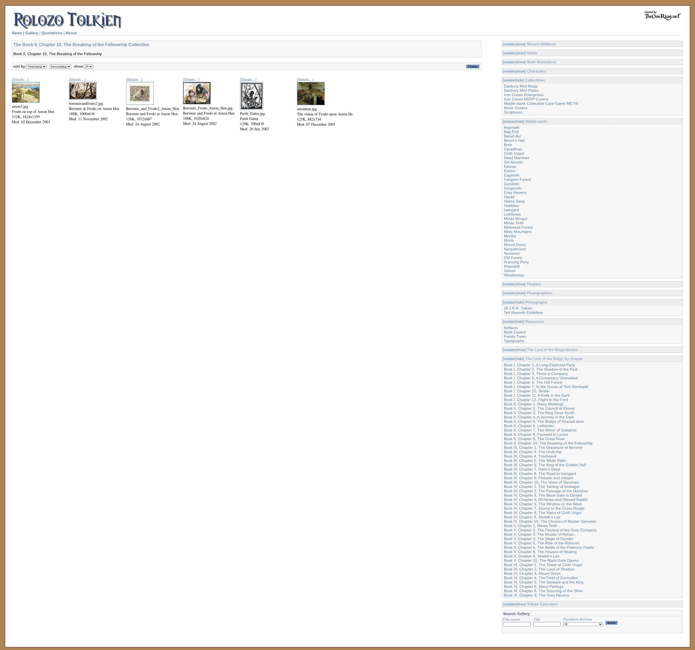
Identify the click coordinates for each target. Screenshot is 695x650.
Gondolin (511, 184)
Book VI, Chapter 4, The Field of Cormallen (541, 578)
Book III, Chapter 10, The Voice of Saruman (541, 482)
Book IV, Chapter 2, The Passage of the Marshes (546, 491)
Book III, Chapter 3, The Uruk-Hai (532, 452)
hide (519, 80)
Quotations (52, 33)
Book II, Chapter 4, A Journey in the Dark (539, 417)
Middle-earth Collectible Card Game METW (541, 103)
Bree (508, 145)
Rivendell (512, 266)
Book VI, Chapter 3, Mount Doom (532, 573)
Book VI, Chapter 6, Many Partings (533, 586)
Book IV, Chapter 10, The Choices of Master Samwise (550, 521)
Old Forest (513, 257)
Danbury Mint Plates (521, 90)
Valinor (510, 271)
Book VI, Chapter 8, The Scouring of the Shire (543, 591)
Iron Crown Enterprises (524, 95)
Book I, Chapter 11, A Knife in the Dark (537, 395)
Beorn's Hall (514, 140)
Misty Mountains (518, 231)
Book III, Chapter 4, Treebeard (530, 456)
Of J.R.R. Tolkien (518, 308)
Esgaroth (511, 175)
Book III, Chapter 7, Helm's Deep (532, 469)
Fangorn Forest (517, 179)
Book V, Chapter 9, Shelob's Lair (532, 556)
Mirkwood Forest (518, 227)
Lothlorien (512, 214)
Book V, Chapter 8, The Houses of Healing (540, 552)
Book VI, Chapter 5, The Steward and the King (543, 582)
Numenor (512, 253)
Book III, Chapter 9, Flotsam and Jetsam (538, 478)
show (520, 44)
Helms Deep (514, 201)
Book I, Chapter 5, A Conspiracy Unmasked (541, 378)
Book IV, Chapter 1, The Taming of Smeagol (541, 486)
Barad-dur (512, 136)
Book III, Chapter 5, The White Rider (535, 460)
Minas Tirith (514, 223)
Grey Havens (515, 192)
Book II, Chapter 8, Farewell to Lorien (536, 434)
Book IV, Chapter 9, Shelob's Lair (532, 517)
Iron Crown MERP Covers (526, 99)
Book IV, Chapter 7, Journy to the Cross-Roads (544, 508)
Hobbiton (511, 205)
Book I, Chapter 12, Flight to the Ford (536, 399)
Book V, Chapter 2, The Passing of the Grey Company (550, 530)
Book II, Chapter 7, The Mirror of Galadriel (540, 430)
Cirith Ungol (514, 153)
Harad (509, 197)
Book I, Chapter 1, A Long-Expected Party (539, 365)
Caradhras (513, 149)
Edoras (510, 166)
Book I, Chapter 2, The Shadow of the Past (540, 369)
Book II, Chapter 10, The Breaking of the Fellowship (548, 443)
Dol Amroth (513, 162)
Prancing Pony (516, 262)
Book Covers (515, 332)
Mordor (510, 236)
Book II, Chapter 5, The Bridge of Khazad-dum (544, 421)
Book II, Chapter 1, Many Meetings (534, 404)
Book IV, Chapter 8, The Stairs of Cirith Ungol (543, 512)
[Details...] (20, 79)
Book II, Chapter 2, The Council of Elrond (539, 408)
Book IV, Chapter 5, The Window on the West (543, 504)
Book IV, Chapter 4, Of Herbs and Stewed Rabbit (545, 499)
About (71, 33)
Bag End (511, 132)
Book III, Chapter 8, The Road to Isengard (540, 473)
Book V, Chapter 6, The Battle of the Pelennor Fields (549, 547)
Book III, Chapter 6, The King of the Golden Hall (545, 465)
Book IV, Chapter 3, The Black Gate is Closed (543, 495)
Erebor (510, 171)
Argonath (512, 127)
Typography (514, 341)
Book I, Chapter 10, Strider (527, 391)
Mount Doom (515, 244)
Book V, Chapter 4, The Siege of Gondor (538, 539)
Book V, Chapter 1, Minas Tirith (530, 525)
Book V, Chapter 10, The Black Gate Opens (541, 560)
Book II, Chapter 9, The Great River (534, 439)
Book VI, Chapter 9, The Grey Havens (536, 595)
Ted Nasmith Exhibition (523, 312)
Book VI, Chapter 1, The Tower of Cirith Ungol (543, 565)
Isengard (511, 210)
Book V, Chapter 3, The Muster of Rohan (539, 534)
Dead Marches (516, 158)
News (17, 33)
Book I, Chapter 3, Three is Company (536, 373)
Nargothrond (515, 249)
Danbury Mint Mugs (521, 86)
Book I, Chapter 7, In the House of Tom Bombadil (546, 386)
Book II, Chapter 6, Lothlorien (529, 426)
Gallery (31, 33)
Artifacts (511, 328)
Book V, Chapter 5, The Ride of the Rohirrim (542, 543)
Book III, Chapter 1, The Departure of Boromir (543, 447)
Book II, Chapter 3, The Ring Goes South (539, 413)
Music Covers (515, 108)
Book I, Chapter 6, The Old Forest (533, 382)
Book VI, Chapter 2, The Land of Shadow (539, 569)
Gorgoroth (513, 188)
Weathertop (514, 275)
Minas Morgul (515, 218)
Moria (509, 240)
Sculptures (513, 112)
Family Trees (515, 336)
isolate (509, 44)
